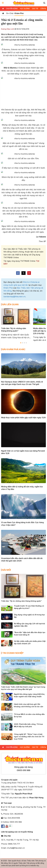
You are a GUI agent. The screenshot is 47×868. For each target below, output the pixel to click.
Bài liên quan (10, 304)
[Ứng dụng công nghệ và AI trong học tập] (7, 616)
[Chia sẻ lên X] (23, 273)
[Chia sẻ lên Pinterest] (29, 273)
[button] (44, 3)
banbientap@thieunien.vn (14, 296)
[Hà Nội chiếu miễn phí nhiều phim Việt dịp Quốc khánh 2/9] (7, 643)
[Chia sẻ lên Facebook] (18, 273)
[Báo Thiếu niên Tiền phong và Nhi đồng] (23, 3)
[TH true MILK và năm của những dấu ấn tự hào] (7, 716)
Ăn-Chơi (9, 13)
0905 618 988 (23, 770)
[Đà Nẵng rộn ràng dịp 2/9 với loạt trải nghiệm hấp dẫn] (7, 625)
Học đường (25, 8)
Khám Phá (19, 13)
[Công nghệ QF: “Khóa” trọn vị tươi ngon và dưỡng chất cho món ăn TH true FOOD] (7, 736)
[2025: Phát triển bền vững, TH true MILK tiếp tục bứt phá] (7, 726)
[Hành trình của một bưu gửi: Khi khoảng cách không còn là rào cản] (7, 706)
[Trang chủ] (3, 13)
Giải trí (35, 8)
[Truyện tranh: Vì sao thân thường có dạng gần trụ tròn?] (7, 608)
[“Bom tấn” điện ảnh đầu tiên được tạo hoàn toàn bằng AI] (7, 634)
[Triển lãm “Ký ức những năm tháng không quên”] (23, 586)
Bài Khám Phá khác (13, 349)
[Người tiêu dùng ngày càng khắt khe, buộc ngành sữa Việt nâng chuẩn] (7, 696)
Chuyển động (12, 8)
